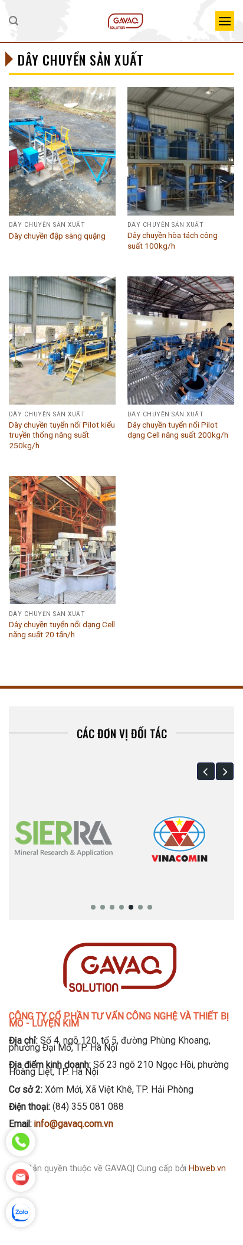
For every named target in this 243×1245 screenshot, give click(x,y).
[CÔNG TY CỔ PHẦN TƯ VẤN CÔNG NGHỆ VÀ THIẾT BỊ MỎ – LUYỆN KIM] (126, 20)
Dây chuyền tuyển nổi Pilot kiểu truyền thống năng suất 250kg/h (62, 435)
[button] (206, 771)
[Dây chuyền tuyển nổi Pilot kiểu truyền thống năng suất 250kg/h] (62, 340)
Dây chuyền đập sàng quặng (57, 235)
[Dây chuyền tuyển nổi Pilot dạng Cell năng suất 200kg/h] (180, 340)
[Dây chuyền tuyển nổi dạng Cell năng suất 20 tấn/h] (62, 540)
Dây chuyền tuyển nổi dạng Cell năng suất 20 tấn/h (62, 630)
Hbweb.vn (207, 1168)
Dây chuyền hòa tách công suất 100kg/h (172, 240)
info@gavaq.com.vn (73, 1123)
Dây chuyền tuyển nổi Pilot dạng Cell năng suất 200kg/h (177, 430)
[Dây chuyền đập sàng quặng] (62, 151)
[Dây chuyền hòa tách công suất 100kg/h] (180, 151)
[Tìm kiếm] (13, 20)
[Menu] (224, 20)
